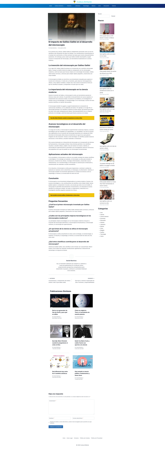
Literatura (77, 5)
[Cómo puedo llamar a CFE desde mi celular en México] (107, 28)
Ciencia (114, 5)
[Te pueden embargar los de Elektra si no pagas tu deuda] (107, 157)
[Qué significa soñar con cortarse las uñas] (107, 194)
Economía (102, 218)
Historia (102, 222)
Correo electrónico (78, 418)
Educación (106, 5)
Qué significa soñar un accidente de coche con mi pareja (107, 90)
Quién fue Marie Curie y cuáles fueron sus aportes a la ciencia (82, 343)
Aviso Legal (70, 438)
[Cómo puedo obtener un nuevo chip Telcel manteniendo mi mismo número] (107, 175)
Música (93, 5)
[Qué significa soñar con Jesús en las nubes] (107, 47)
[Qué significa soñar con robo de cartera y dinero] (107, 139)
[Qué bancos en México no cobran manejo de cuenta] (107, 120)
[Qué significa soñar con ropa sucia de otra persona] (107, 102)
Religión (102, 230)
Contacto (76, 438)
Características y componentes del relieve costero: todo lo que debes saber (59, 280)
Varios (102, 236)
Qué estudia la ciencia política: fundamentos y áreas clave (82, 373)
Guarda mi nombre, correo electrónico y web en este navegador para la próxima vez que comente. (71, 422)
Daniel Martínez (53, 47)
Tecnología (86, 5)
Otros (101, 228)
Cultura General (104, 216)
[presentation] (60, 300)
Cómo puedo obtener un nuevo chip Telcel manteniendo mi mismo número (108, 183)
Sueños (102, 232)
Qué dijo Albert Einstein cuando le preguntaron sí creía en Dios (60, 343)
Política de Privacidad (96, 438)
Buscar (100, 13)
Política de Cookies (85, 438)
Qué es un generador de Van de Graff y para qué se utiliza (59, 312)
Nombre (51, 418)
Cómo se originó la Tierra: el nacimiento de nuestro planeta (82, 312)
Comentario (52, 400)
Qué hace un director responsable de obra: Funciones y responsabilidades (84, 280)
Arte (99, 5)
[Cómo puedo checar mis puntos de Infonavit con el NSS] (107, 65)
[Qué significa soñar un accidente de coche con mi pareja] (107, 82)
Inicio (50, 5)
